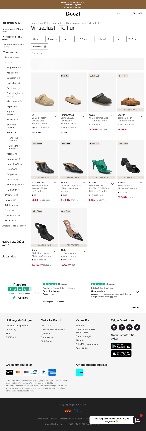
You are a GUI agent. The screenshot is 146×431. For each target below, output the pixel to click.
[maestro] (26, 372)
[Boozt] (73, 14)
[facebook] (114, 327)
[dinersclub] (43, 372)
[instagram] (122, 327)
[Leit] (118, 14)
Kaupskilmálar (42, 418)
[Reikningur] (125, 14)
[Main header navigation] (6, 14)
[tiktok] (137, 327)
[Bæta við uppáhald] (55, 116)
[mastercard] (17, 372)
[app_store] (121, 353)
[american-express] (52, 372)
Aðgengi (54, 418)
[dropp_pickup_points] (79, 372)
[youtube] (129, 327)
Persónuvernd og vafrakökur (71, 418)
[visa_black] (9, 372)
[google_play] (121, 346)
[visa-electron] (34, 372)
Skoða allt (135, 307)
